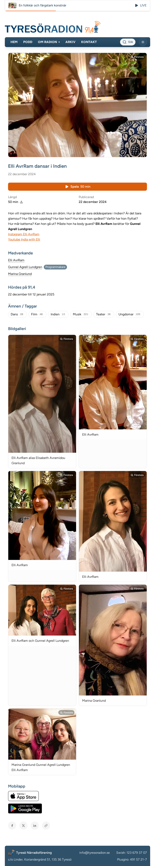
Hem (14, 42)
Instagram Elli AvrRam (23, 234)
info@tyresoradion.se (94, 853)
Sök (130, 42)
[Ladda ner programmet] (21, 202)
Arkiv (70, 42)
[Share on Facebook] (12, 826)
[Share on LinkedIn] (35, 826)
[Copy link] (46, 826)
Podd (27, 42)
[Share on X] (23, 826)
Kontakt (89, 42)
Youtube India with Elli (24, 239)
